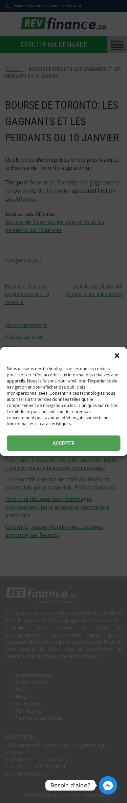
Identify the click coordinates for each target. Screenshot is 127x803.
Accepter (64, 443)
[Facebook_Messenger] (108, 785)
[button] (116, 355)
